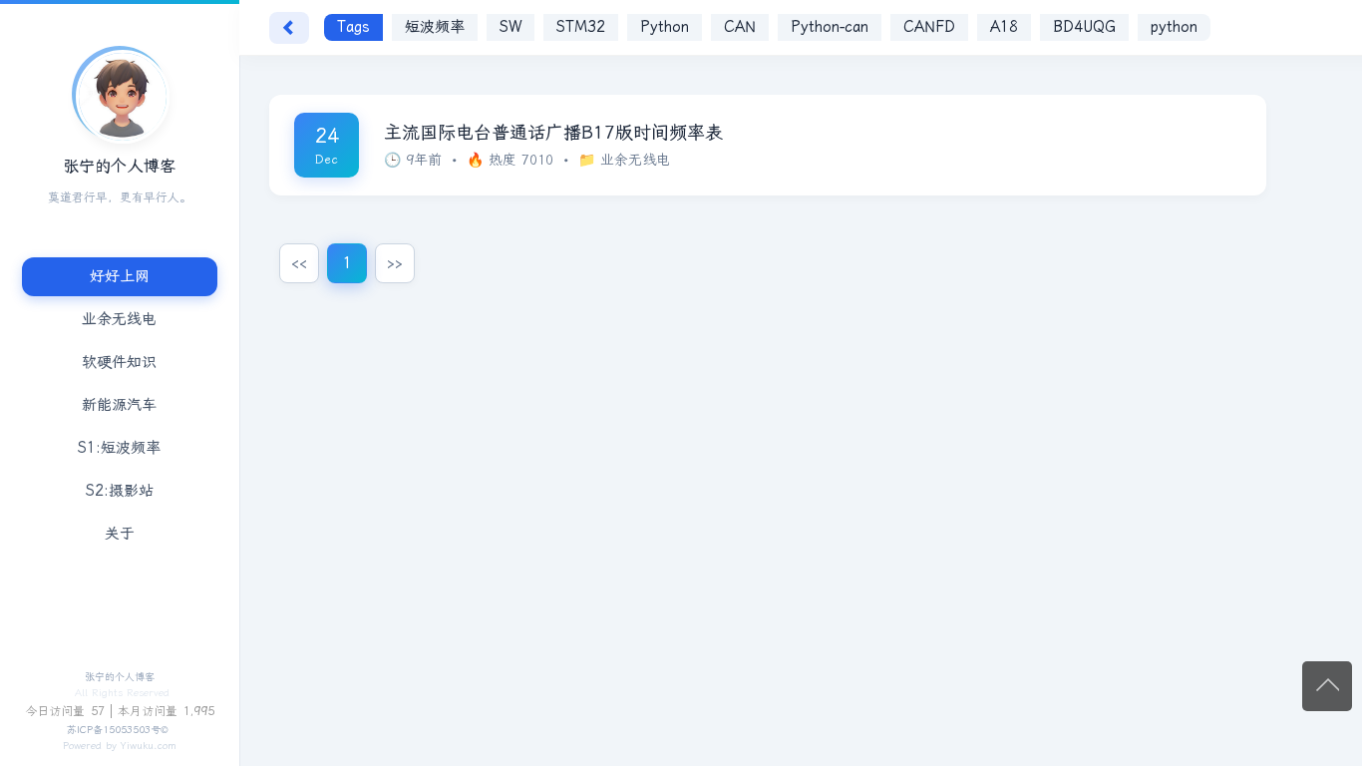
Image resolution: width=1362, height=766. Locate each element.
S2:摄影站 (120, 491)
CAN (740, 27)
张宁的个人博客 (120, 677)
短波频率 (435, 27)
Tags (353, 27)
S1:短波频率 (120, 448)
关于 (120, 534)
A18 (1004, 27)
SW (510, 27)
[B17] (120, 94)
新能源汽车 (120, 405)
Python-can (829, 27)
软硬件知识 (120, 362)
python (1174, 27)
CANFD (929, 27)
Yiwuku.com (148, 746)
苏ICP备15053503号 (114, 730)
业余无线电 (120, 319)
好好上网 (120, 276)
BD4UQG (1084, 27)
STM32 (580, 27)
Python (664, 27)
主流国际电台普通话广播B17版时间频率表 (553, 133)
